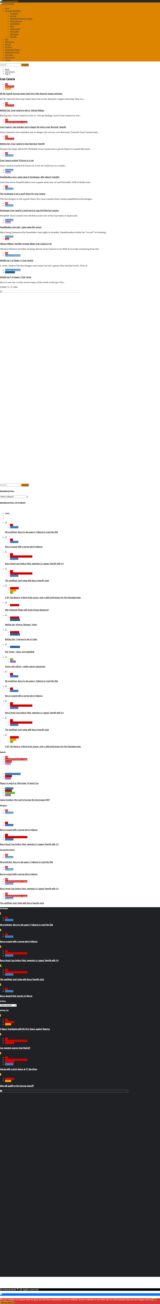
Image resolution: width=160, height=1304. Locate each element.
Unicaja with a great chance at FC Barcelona (18, 1069)
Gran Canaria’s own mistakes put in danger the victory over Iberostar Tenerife (33, 127)
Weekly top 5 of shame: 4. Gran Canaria (16, 260)
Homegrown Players (12, 50)
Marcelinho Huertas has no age (13, 769)
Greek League (15, 29)
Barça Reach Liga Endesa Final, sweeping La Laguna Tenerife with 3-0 (34, 563)
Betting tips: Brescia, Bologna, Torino (21, 624)
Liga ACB (13, 37)
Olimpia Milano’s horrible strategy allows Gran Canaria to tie (26, 243)
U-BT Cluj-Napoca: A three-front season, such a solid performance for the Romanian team (43, 597)
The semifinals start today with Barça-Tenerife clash (27, 580)
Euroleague (14, 13)
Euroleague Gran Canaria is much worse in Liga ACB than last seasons (29, 210)
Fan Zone (8, 47)
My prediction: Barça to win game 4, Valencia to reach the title (31, 532)
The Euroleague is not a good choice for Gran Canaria (22, 193)
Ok (154, 1300)
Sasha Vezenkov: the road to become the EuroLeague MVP (25, 800)
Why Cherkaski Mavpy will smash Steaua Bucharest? (27, 610)
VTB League (14, 31)
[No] (15, 1303)
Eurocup (13, 16)
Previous (3, 287)
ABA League (14, 34)
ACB (6, 84)
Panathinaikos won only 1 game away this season (20, 227)
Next (16, 287)
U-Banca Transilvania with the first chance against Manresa (25, 1029)
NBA (6, 39)
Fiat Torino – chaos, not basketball (19, 652)
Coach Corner (10, 57)
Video (7, 239)
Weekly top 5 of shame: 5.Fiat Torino (15, 277)
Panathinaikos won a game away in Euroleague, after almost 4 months (29, 177)
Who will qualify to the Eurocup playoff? (17, 1086)
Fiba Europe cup (16, 21)
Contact (8, 60)
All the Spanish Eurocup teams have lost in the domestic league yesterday (31, 93)
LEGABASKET (15, 24)
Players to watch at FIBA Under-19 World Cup (19, 783)
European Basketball (13, 11)
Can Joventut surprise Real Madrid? (15, 1048)
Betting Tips (9, 42)
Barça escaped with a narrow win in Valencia (23, 546)
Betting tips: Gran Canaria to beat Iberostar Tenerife (22, 143)
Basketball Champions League (21, 18)
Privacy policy (7, 1303)
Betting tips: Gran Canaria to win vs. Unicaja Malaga (22, 110)
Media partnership (12, 52)
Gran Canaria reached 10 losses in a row (17, 160)
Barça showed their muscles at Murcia (16, 996)
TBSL (12, 26)
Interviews (9, 55)
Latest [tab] (7, 513)
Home (7, 8)
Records (8, 44)
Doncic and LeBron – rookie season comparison (25, 666)
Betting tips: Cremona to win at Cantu (21, 639)
